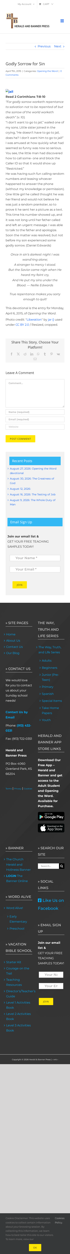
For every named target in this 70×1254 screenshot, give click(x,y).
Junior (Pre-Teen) (50, 677)
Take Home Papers (50, 710)
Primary (47, 687)
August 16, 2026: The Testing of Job (32, 494)
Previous (44, 46)
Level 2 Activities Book (18, 1016)
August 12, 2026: (20, 488)
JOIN (20, 585)
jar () (51, 319)
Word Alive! (14, 908)
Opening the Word (47, 71)
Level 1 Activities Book (18, 1005)
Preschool (17, 928)
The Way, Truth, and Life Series (49, 649)
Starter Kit (13, 962)
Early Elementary (18, 919)
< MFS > (55, 1060)
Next (57, 46)
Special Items (52, 701)
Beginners (49, 668)
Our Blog (12, 653)
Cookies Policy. (59, 1220)
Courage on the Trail (17, 971)
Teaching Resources (14, 982)
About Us (13, 640)
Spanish (48, 694)
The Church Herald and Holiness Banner (18, 864)
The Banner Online (17, 878)
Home (10, 634)
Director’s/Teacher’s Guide (19, 993)
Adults (47, 660)
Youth (46, 720)
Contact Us (14, 647)
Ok (35, 1247)
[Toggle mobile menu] (62, 21)
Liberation (34, 319)
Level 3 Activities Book (18, 1028)
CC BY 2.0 (22, 324)
